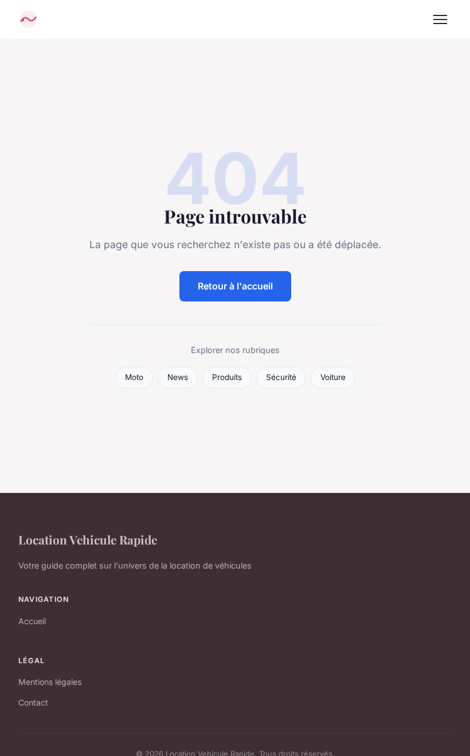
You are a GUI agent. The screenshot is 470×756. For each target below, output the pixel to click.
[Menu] (440, 19)
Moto (134, 377)
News (177, 377)
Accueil (32, 621)
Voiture (333, 377)
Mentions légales (49, 682)
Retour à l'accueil (235, 286)
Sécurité (281, 377)
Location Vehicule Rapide (87, 539)
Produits (227, 377)
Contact (33, 702)
